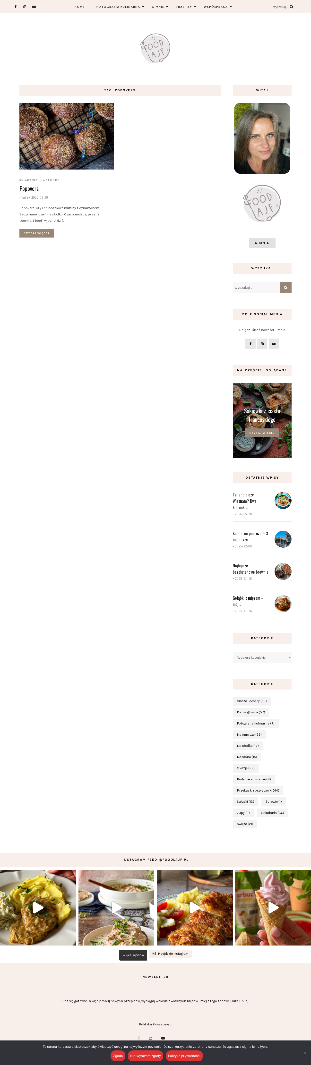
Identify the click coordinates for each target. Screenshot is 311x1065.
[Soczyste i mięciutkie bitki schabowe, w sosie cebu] (38, 908)
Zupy (243, 813)
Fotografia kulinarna (118, 6)
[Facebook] (15, 6)
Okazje (246, 768)
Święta (245, 824)
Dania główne (251, 712)
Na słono (247, 757)
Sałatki (245, 802)
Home (80, 6)
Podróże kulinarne (254, 779)
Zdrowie (274, 802)
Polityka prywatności (184, 1056)
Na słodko (50, 180)
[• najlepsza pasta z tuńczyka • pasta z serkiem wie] (116, 908)
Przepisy (184, 6)
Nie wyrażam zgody (145, 1056)
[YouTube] (34, 6)
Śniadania (28, 180)
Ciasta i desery (252, 701)
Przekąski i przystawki (258, 790)
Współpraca (216, 6)
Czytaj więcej (36, 233)
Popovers (29, 188)
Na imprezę (249, 735)
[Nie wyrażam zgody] (304, 1052)
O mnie (158, 6)
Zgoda (118, 1056)
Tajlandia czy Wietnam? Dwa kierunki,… (245, 501)
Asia (25, 197)
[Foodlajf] (155, 49)
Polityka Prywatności (155, 1024)
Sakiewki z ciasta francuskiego (262, 415)
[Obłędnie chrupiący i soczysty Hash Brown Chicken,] (195, 908)
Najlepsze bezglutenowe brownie (250, 568)
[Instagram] (25, 6)
